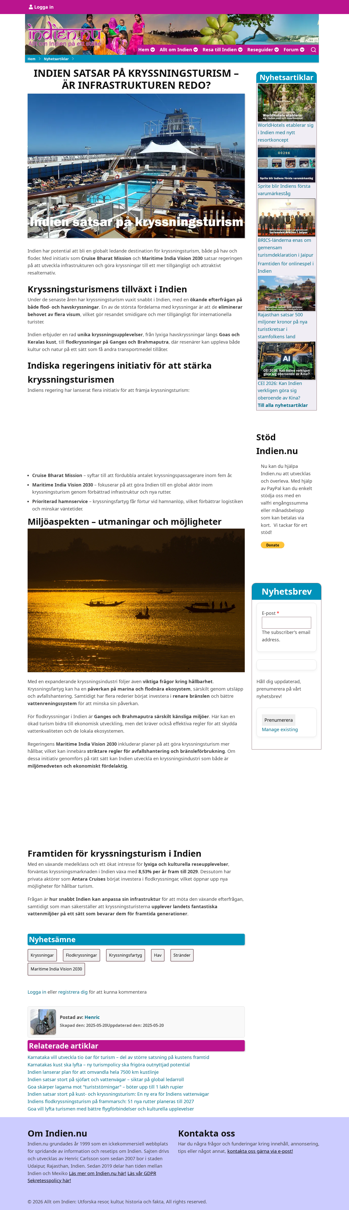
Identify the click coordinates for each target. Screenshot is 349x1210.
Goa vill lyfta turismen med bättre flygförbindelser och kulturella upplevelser (111, 1109)
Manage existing (280, 729)
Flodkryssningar (81, 955)
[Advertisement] (136, 435)
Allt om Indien (176, 49)
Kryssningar (42, 955)
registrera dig (73, 992)
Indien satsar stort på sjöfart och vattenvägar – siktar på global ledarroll (106, 1079)
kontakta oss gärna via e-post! (260, 1151)
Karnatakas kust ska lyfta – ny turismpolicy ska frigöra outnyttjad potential (109, 1065)
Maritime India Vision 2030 (56, 969)
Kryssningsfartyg (125, 955)
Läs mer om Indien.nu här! (97, 1173)
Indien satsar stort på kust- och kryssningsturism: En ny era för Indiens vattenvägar (118, 1094)
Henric (92, 1017)
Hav (157, 955)
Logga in (44, 7)
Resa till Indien (220, 49)
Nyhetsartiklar (56, 59)
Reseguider (260, 49)
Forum (292, 49)
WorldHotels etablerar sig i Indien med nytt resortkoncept (285, 132)
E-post (269, 613)
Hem (144, 49)
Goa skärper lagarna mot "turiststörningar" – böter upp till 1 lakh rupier (105, 1087)
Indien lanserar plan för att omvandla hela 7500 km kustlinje (93, 1072)
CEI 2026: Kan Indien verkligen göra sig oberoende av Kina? (280, 390)
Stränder (182, 955)
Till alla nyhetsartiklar (283, 405)
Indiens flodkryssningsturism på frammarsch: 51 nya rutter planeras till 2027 (111, 1101)
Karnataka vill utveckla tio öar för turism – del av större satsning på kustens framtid (118, 1057)
